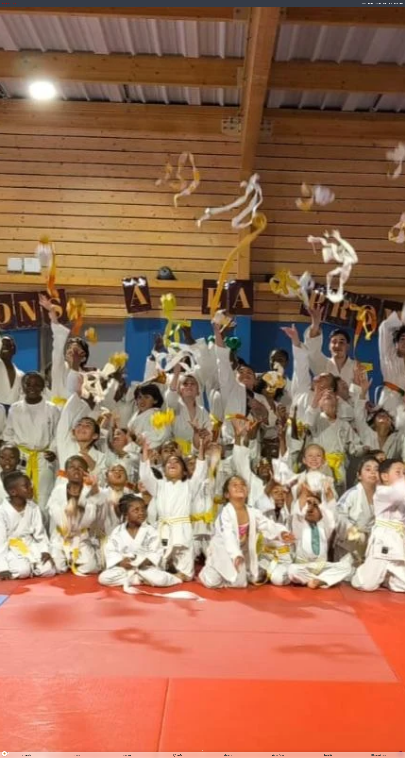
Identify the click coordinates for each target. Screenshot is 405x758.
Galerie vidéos (398, 3)
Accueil (363, 3)
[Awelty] (177, 755)
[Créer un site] (26, 755)
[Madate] (77, 755)
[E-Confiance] (278, 755)
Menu (370, 3)
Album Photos (387, 3)
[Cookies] (4, 753)
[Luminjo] (328, 755)
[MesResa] (127, 755)
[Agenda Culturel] (379, 755)
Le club (377, 3)
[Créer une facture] (228, 755)
